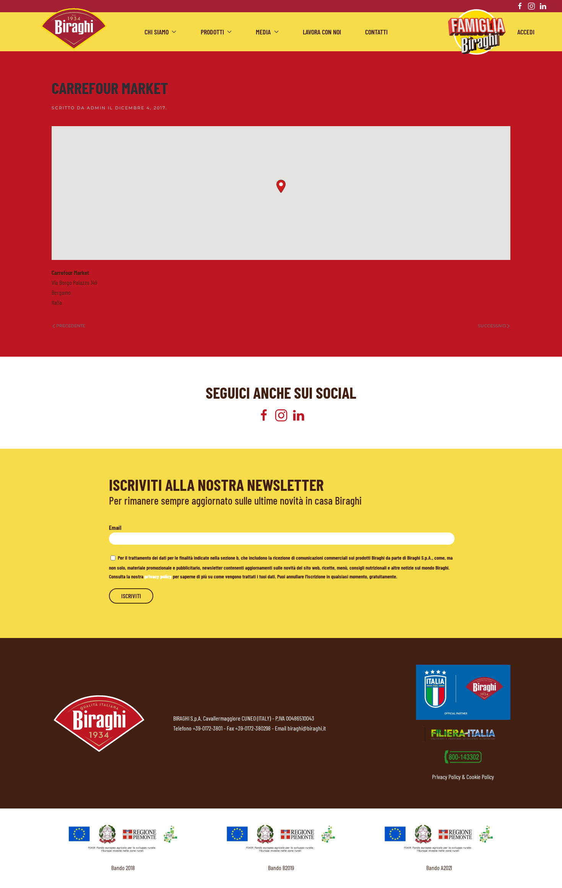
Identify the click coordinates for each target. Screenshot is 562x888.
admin (96, 107)
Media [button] (263, 32)
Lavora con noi (322, 32)
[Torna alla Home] (73, 29)
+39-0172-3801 (208, 728)
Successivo (492, 325)
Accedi (525, 32)
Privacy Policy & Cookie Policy (463, 776)
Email (115, 527)
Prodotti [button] (212, 32)
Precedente (70, 325)
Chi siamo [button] (157, 32)
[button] (281, 186)
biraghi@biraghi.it (306, 728)
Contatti (376, 32)
